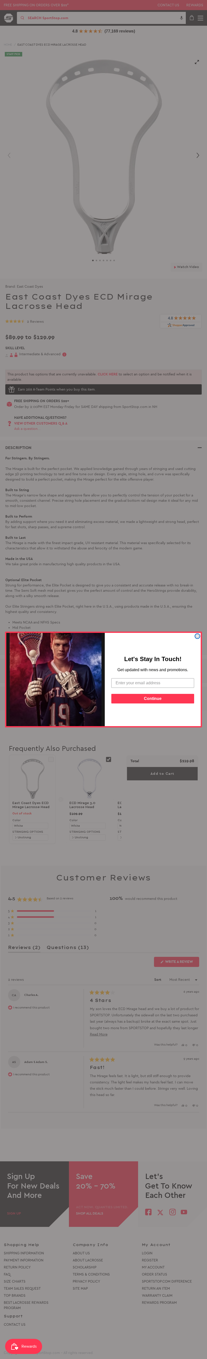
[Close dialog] (197, 636)
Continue (153, 698)
